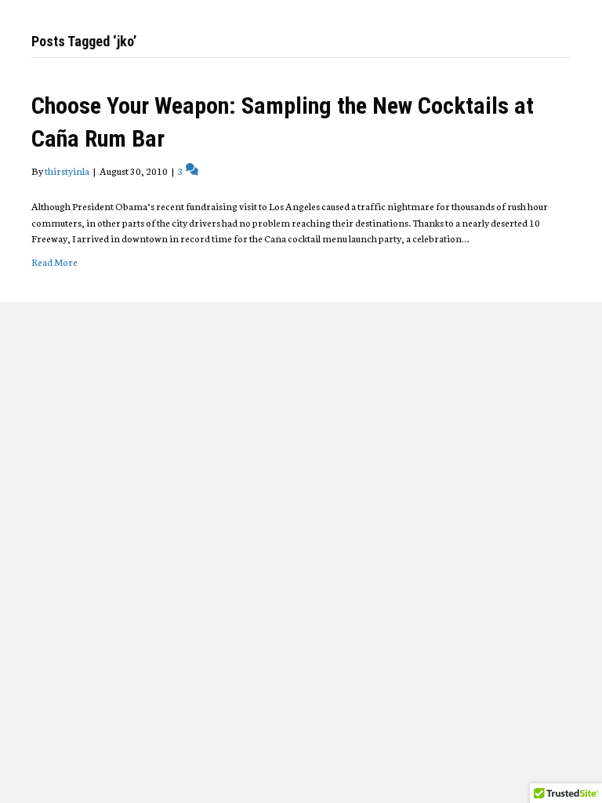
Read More (54, 261)
